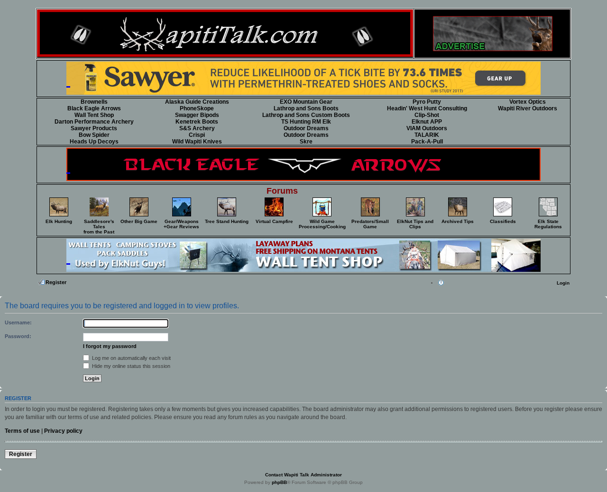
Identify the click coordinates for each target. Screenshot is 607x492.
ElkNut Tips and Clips (415, 224)
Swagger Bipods (197, 115)
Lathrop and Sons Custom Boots (306, 115)
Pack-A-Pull (427, 141)
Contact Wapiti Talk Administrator (303, 474)
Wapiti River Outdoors (527, 108)
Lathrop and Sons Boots (306, 108)
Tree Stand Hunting (226, 221)
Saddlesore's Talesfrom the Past (98, 226)
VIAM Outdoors (426, 128)
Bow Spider (94, 135)
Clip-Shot (426, 115)
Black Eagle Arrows (94, 108)
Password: (18, 336)
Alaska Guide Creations (197, 101)
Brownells (94, 101)
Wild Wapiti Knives (197, 141)
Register (56, 282)
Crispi (197, 135)
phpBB (279, 482)
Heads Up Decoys (94, 141)
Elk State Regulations (548, 224)
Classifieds (503, 221)
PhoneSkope (197, 108)
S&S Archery (197, 128)
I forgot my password (110, 346)
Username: (18, 322)
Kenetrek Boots (196, 121)
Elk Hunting (59, 221)
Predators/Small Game (370, 224)
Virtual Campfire (274, 221)
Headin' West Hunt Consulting (427, 108)
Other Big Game (138, 221)
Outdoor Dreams (306, 128)
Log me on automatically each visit (131, 358)
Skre (306, 141)
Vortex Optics (527, 101)
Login (563, 283)
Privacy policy (63, 431)
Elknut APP (427, 121)
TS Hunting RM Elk (306, 121)
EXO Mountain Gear (306, 101)
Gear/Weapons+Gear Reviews (181, 224)
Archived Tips (457, 221)
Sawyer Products (94, 128)
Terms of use (22, 431)
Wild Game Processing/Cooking (322, 224)
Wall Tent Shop (94, 115)
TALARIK (426, 135)
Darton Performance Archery (94, 121)
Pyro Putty (427, 101)
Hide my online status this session (130, 366)
